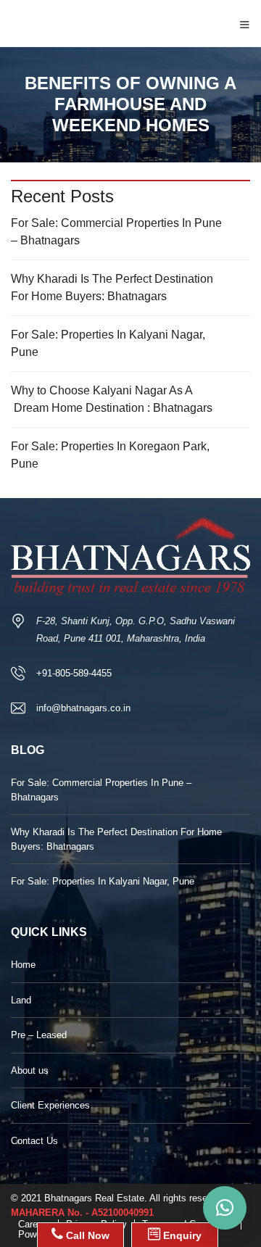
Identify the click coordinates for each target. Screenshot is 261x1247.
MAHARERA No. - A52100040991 (82, 1212)
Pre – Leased (39, 1035)
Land (21, 1000)
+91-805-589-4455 (74, 673)
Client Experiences (50, 1105)
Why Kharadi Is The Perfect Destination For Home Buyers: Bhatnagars (112, 287)
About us (30, 1070)
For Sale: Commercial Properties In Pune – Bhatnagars (116, 231)
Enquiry (181, 1235)
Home (23, 964)
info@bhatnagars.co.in (83, 708)
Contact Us (34, 1140)
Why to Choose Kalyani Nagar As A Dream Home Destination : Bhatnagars (111, 399)
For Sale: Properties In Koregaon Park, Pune (110, 455)
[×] (224, 1208)
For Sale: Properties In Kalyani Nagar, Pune (108, 343)
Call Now (86, 1235)
